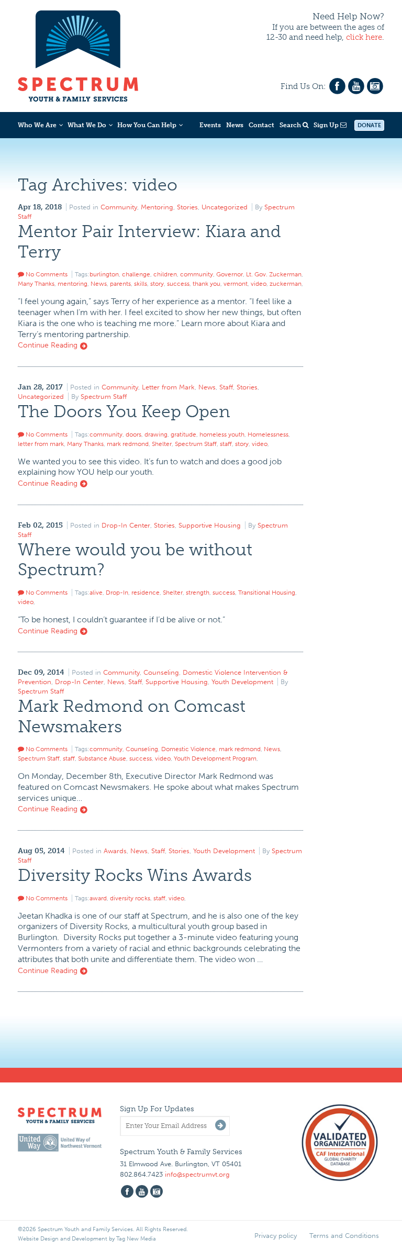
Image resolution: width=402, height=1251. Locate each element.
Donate (369, 125)
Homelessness (268, 434)
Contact (261, 125)
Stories (187, 207)
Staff (226, 387)
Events (210, 125)
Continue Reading (49, 345)
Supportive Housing (209, 525)
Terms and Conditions (344, 1235)
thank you (206, 283)
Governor (229, 274)
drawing (156, 434)
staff (226, 444)
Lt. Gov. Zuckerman (274, 274)
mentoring (72, 283)
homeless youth (221, 434)
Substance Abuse (102, 758)
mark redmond (128, 444)
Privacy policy (275, 1235)
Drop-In (117, 592)
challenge (136, 274)
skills (140, 283)
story (157, 283)
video (258, 283)
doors (133, 434)
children (165, 274)
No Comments (46, 274)
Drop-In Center (126, 525)
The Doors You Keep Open (124, 411)
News (234, 125)
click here (364, 37)
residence (145, 592)
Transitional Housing (266, 592)
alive (96, 592)
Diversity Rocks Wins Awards (135, 875)
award (98, 898)
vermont (236, 283)
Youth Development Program (215, 758)
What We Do (87, 125)
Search (291, 125)
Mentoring (157, 207)
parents (120, 283)
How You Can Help (146, 125)
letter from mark (41, 444)
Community (118, 207)
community (196, 274)
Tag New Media (136, 1238)
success (178, 283)
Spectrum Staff (104, 396)
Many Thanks (36, 283)
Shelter (162, 444)
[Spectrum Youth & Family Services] (78, 54)
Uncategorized (225, 207)
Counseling (161, 672)
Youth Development (242, 682)
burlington (104, 274)
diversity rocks (130, 898)
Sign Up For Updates (157, 1108)
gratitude (183, 434)
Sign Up (327, 125)
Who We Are (37, 125)
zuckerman (286, 283)
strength (197, 592)
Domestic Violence (188, 749)
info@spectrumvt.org (197, 1174)
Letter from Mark (168, 387)
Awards (115, 851)
